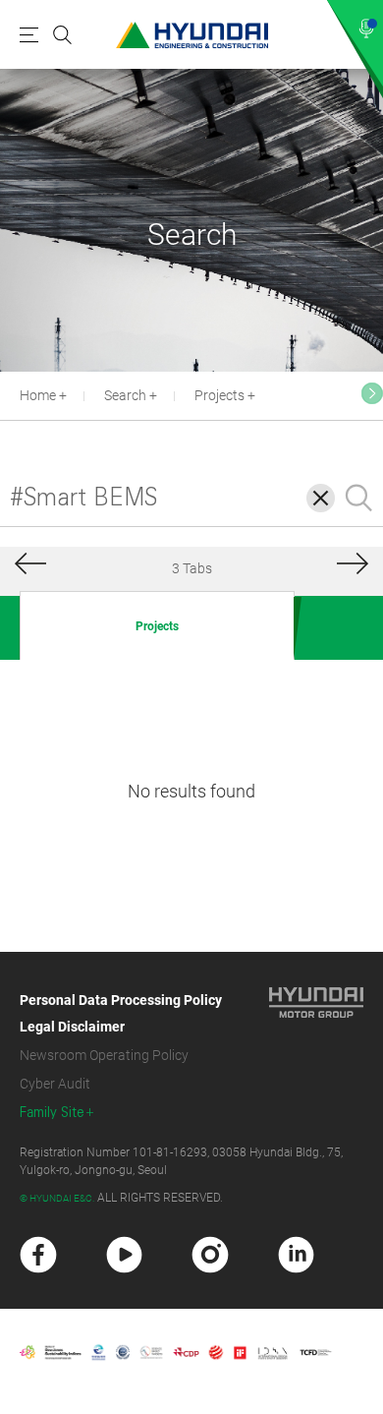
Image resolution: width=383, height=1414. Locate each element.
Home (38, 395)
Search (125, 395)
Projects (219, 395)
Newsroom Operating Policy (104, 1055)
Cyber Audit (55, 1083)
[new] (38, 1254)
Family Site (52, 1112)
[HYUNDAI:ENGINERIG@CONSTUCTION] (192, 35)
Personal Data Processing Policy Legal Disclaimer (121, 1013)
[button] (372, 393)
